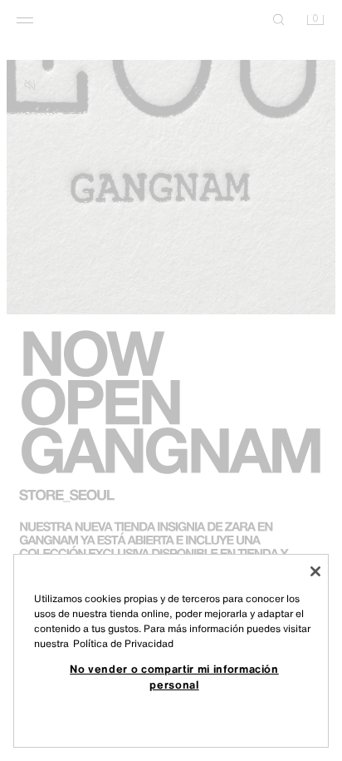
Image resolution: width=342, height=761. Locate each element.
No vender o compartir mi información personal (174, 676)
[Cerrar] (315, 571)
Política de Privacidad (123, 643)
